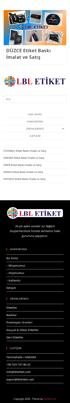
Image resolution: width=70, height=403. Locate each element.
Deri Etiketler (14, 337)
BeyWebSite (49, 398)
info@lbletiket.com (18, 372)
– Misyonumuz (15, 265)
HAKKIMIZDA (35, 121)
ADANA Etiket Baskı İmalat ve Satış (23, 172)
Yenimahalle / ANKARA (21, 357)
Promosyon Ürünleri (19, 322)
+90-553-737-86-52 (18, 364)
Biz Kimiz (12, 258)
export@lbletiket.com (20, 379)
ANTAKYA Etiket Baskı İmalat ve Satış (25, 179)
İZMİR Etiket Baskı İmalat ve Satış (22, 165)
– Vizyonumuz (15, 273)
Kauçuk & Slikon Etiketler (22, 330)
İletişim (11, 288)
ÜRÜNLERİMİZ (35, 128)
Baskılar (11, 315)
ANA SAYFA (35, 114)
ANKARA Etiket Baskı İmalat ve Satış (24, 157)
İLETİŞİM (35, 136)
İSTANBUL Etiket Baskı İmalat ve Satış (25, 151)
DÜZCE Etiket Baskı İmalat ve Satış (28, 53)
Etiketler (11, 307)
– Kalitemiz (13, 280)
